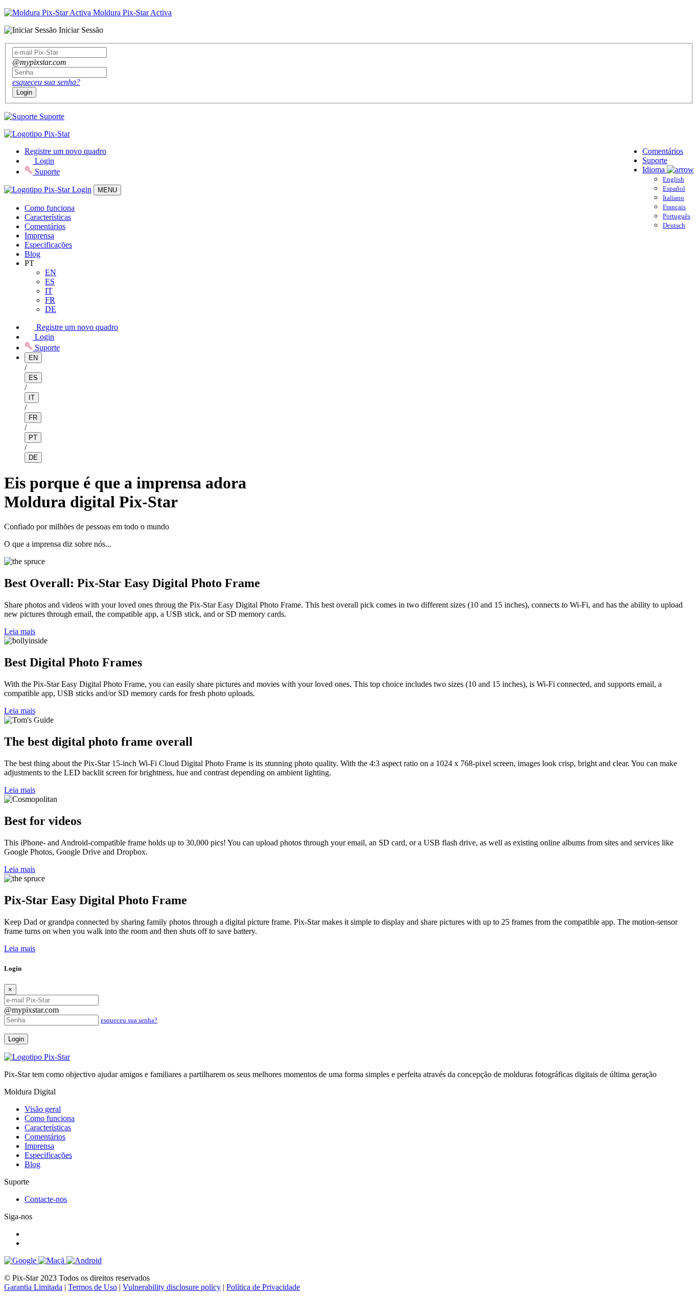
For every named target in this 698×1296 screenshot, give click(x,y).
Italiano (673, 198)
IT (49, 290)
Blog (32, 254)
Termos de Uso (92, 1287)
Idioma (654, 169)
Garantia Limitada (33, 1287)
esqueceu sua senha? (46, 82)
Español (674, 188)
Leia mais (19, 631)
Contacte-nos (46, 1199)
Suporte (50, 116)
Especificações (48, 244)
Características (48, 217)
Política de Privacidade (263, 1287)
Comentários (662, 151)
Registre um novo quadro (65, 151)
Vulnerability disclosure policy (172, 1287)
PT (33, 437)
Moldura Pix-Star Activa (131, 12)
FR (50, 300)
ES (50, 281)
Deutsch (674, 225)
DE (50, 309)
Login (24, 92)
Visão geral (43, 1109)
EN (50, 272)
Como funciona (50, 208)
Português (676, 216)
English (673, 179)
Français (674, 207)
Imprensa (39, 235)
